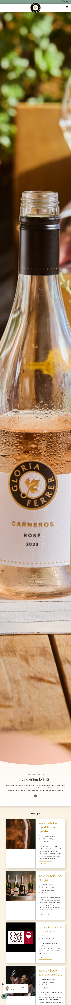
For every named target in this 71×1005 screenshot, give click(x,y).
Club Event (45, 841)
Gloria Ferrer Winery (48, 890)
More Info (45, 863)
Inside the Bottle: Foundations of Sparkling (48, 827)
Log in (66, 1)
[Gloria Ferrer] (35, 7)
